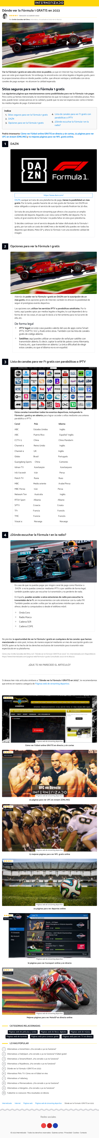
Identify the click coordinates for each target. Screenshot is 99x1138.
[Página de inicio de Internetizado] (49, 3)
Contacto (83, 1132)
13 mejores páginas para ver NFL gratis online (51, 137)
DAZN (11, 119)
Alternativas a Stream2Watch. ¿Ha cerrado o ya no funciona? (33, 1059)
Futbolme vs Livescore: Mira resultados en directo (28, 1093)
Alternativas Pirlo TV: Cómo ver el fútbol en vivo (27, 1073)
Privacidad (68, 1132)
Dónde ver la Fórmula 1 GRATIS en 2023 (24, 1068)
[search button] (95, 3)
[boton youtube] (43, 1125)
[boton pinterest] (49, 1125)
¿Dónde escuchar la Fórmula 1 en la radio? (72, 123)
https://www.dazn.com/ (54, 195)
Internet (17, 1103)
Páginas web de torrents (17, 1036)
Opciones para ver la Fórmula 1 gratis (26, 123)
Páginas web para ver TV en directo (77, 1036)
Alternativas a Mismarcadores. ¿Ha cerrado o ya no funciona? (33, 1083)
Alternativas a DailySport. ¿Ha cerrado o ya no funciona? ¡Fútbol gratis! (37, 1054)
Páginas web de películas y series (23, 1032)
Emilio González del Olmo (21, 19)
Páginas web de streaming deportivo (48, 1103)
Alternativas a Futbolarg (17, 1078)
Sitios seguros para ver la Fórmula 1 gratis (28, 115)
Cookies (76, 1132)
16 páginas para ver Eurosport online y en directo (50, 963)
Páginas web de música (80, 1032)
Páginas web (27, 1103)
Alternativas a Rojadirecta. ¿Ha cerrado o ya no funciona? (31, 1063)
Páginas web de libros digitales (54, 1032)
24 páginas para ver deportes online (50, 908)
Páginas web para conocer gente (45, 1036)
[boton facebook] (55, 1125)
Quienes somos (57, 1132)
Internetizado (7, 1103)
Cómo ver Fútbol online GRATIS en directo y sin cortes (47, 134)
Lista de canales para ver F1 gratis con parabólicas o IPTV (73, 116)
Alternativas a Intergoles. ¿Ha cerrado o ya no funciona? (31, 1088)
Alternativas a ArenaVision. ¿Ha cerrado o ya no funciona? (31, 1049)
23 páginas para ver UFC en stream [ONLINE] (49, 800)
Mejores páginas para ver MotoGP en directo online (49, 1017)
